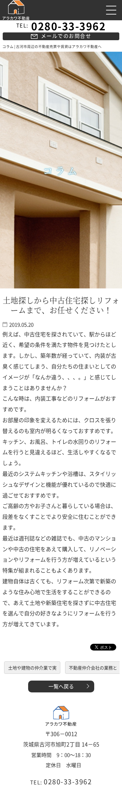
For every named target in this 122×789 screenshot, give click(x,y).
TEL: (61, 25)
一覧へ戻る (61, 686)
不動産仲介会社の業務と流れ (93, 668)
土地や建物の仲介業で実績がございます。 (32, 668)
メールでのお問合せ (66, 36)
